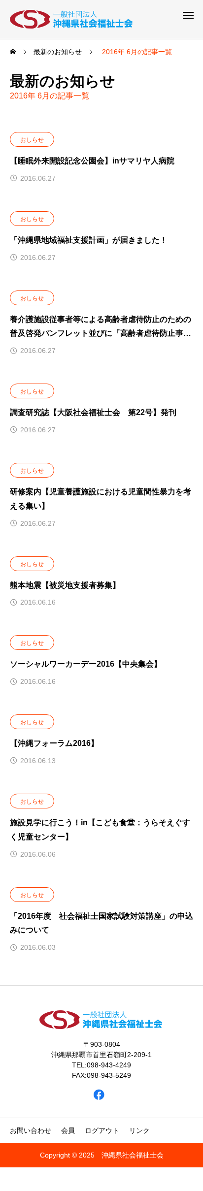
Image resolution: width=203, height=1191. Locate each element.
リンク (139, 1130)
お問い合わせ (30, 1130)
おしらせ (32, 139)
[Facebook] (99, 1094)
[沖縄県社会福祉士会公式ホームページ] (72, 19)
